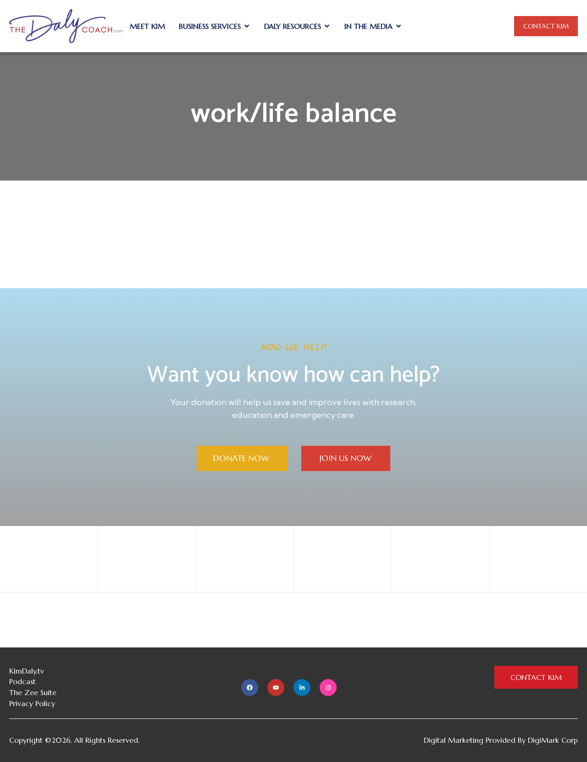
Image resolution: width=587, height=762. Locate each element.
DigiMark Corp (553, 740)
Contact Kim (546, 26)
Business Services (210, 26)
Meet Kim (147, 26)
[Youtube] (275, 687)
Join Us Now (345, 458)
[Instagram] (328, 687)
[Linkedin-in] (302, 687)
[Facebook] (249, 687)
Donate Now (242, 458)
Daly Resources (292, 26)
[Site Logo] (66, 25)
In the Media (368, 26)
